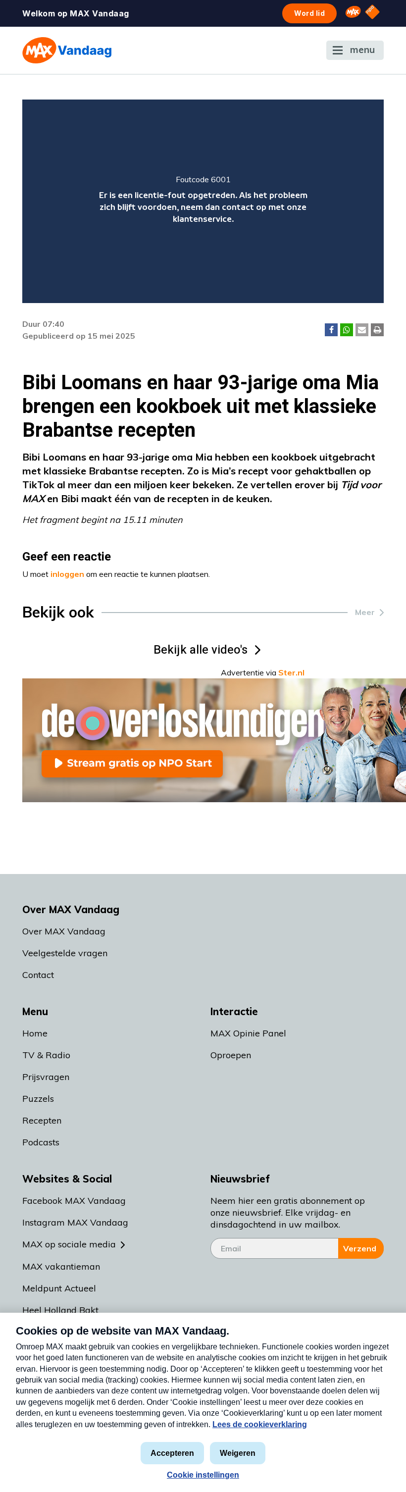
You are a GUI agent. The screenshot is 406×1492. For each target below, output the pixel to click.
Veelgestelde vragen (64, 953)
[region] (203, 201)
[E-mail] (361, 329)
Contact (38, 974)
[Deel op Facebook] (331, 329)
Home (35, 1033)
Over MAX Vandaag (63, 931)
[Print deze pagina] (377, 329)
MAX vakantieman (61, 1266)
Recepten (41, 1120)
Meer (365, 612)
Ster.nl (291, 672)
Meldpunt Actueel (59, 1288)
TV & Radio (46, 1055)
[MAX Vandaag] (66, 50)
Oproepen (230, 1055)
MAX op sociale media (69, 1244)
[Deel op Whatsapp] (346, 329)
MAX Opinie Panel (248, 1033)
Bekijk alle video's (200, 650)
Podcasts (40, 1142)
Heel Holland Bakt (60, 1310)
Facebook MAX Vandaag (74, 1200)
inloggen (67, 574)
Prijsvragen (45, 1076)
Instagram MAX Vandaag (75, 1222)
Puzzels (38, 1098)
